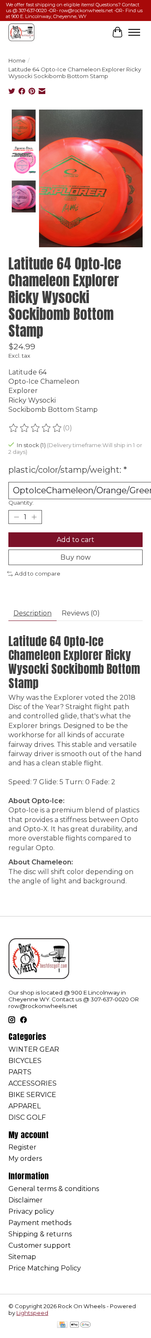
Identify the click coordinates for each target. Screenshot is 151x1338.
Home (17, 60)
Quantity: (21, 502)
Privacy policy (31, 1211)
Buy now (75, 557)
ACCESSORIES (32, 1083)
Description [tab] (32, 613)
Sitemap (22, 1257)
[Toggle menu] (134, 32)
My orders (25, 1159)
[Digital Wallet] (80, 1325)
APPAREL (24, 1106)
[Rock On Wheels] (21, 32)
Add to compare (37, 573)
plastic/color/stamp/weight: (67, 470)
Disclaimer (25, 1200)
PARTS (19, 1072)
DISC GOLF (27, 1117)
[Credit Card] (62, 1325)
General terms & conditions (53, 1189)
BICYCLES (25, 1061)
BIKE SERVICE (32, 1095)
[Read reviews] (35, 428)
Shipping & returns (40, 1234)
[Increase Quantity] (34, 517)
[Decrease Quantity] (16, 517)
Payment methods (39, 1223)
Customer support (39, 1245)
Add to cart (75, 540)
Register (22, 1147)
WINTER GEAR (33, 1049)
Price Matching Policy (44, 1268)
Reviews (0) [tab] (81, 613)
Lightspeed (32, 1312)
